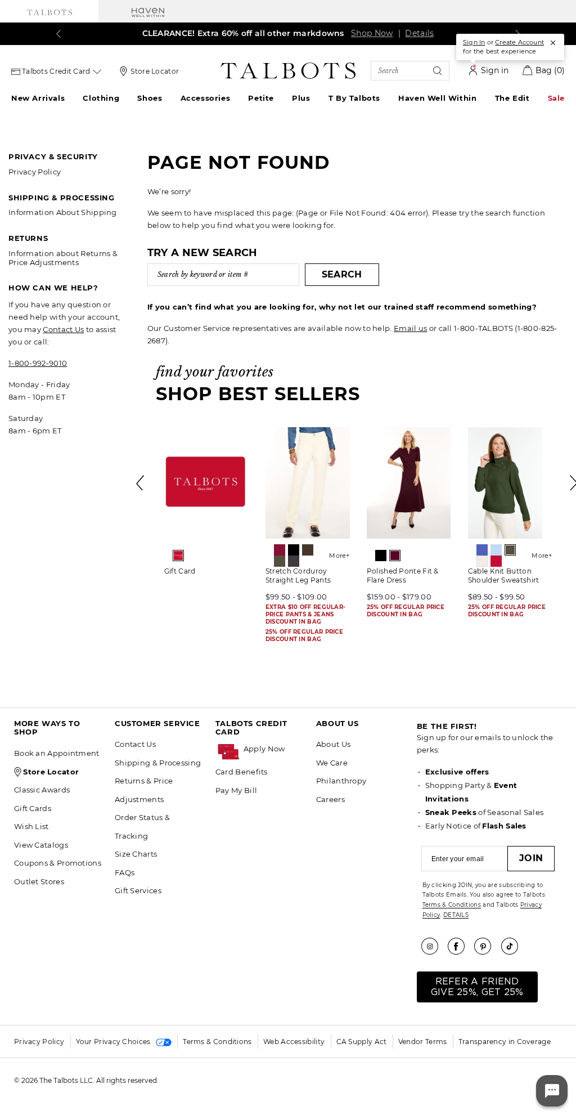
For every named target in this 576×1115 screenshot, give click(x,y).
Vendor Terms (422, 1041)
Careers (330, 799)
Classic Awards (42, 789)
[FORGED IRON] (293, 561)
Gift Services (138, 890)
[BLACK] (293, 550)
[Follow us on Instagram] (433, 946)
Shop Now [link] (372, 33)
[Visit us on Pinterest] (486, 946)
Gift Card (180, 571)
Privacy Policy (34, 171)
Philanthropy (341, 780)
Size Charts (136, 853)
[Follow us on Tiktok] (513, 946)
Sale (556, 97)
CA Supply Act (361, 1041)
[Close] (553, 43)
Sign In (474, 42)
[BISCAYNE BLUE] (482, 550)
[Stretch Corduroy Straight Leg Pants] (308, 483)
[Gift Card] (206, 483)
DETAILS (456, 915)
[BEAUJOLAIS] (279, 550)
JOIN (531, 858)
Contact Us (63, 329)
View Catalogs (41, 844)
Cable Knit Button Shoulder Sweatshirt (503, 575)
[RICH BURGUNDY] (394, 555)
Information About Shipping (62, 212)
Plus (301, 97)
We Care (332, 762)
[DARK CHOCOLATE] (307, 550)
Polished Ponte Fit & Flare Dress (403, 575)
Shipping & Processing (158, 762)
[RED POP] (496, 561)
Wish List (31, 826)
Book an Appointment (57, 753)
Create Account (519, 42)
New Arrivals (38, 97)
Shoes (149, 97)
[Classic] (178, 555)
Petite (261, 97)
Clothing (101, 97)
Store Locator (154, 71)
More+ (339, 555)
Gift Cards (32, 808)
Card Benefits (241, 771)
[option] (206, 505)
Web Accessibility (294, 1041)
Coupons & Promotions (57, 862)
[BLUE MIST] (496, 550)
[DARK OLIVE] (279, 561)
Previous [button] (140, 483)
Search (342, 274)
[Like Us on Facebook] (460, 946)
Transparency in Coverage (504, 1041)
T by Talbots (354, 97)
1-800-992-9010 (37, 363)
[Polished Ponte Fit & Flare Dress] (409, 483)
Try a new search (202, 253)
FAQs (124, 872)
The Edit (512, 97)
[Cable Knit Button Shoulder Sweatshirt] (510, 483)
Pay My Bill (236, 790)
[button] (274, 749)
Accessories (206, 97)
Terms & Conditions (451, 904)
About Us (333, 744)
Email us (410, 328)
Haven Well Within (437, 97)
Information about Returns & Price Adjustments (63, 258)
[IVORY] (482, 561)
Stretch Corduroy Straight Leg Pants (298, 575)
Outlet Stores (39, 881)
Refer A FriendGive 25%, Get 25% (477, 987)
